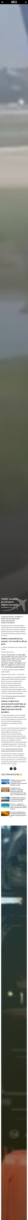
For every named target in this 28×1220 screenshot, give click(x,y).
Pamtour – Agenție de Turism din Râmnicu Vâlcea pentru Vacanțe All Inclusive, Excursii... (18, 806)
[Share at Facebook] (11, 768)
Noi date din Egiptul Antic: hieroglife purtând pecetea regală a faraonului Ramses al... (18, 814)
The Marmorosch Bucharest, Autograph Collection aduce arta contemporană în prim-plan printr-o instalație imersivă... (18, 791)
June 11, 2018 (5, 671)
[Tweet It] (15, 768)
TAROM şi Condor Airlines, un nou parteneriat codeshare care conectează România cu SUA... (18, 782)
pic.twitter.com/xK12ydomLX (16, 667)
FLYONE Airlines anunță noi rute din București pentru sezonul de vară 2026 (18, 799)
